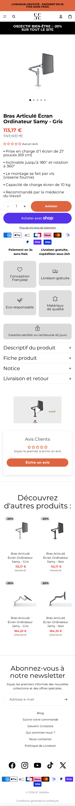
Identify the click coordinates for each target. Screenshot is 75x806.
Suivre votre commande (40, 719)
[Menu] (5, 16)
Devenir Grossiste (40, 726)
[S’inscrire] (66, 699)
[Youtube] (37, 765)
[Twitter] (63, 765)
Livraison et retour (26, 378)
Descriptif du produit (29, 348)
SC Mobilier (42, 792)
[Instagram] (25, 765)
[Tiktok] (50, 765)
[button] (12, 144)
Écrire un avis (38, 462)
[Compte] (60, 16)
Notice (11, 368)
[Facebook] (12, 765)
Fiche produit (20, 358)
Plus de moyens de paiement (37, 227)
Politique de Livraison (40, 746)
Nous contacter (40, 739)
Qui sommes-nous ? (40, 732)
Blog (40, 713)
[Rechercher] (13, 16)
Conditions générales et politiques (37, 800)
